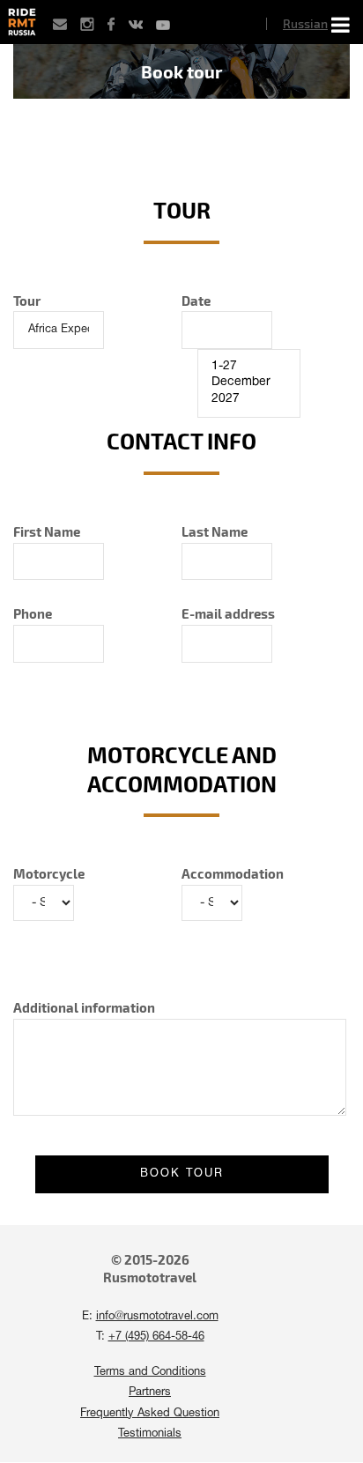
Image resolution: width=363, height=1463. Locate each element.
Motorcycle (49, 873)
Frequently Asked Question (149, 1413)
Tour (27, 300)
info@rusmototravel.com (157, 1316)
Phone (32, 613)
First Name (46, 531)
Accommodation (233, 873)
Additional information (84, 1007)
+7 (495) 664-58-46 (156, 1337)
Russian (305, 23)
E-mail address (228, 613)
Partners (150, 1392)
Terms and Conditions (150, 1372)
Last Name (215, 531)
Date (196, 300)
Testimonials (150, 1434)
